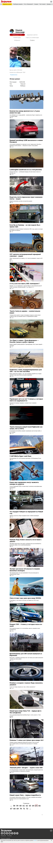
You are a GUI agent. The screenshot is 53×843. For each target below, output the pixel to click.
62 (27, 806)
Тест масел (42, 4)
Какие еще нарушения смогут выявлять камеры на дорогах (24, 483)
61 (24, 806)
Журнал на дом (7, 4)
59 (17, 806)
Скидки (36, 4)
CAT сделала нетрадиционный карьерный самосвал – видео (25, 255)
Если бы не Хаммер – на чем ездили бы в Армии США (25, 226)
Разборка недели (17, 4)
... (11, 805)
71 (24, 808)
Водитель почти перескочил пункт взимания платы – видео (26, 198)
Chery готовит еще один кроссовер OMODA (25, 598)
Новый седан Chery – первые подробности (25, 795)
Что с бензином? (28, 4)
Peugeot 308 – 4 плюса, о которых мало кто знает (26, 625)
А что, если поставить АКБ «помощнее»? (24, 283)
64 (33, 806)
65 (36, 806)
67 (11, 808)
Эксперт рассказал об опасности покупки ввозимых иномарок (25, 570)
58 (14, 806)
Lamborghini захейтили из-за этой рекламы (26, 169)
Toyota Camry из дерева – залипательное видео (25, 312)
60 (20, 806)
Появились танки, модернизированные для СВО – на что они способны (26, 370)
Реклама (9, 835)
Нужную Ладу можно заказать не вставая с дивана (26, 540)
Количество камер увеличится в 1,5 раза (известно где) (25, 112)
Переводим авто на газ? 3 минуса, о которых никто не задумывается (26, 400)
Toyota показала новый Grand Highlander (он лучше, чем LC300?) (26, 428)
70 (21, 808)
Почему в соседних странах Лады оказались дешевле (26, 684)
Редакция (3, 835)
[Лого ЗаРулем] (6, 2)
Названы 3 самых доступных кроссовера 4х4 (26, 740)
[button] (51, 840)
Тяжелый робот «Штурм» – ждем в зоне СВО (26, 768)
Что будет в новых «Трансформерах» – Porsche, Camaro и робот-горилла (24, 341)
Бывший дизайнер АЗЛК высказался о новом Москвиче (26, 141)
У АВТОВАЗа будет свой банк (20, 456)
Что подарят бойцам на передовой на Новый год (26, 512)
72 (27, 808)
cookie (35, 840)
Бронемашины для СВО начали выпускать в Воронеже (26, 654)
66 (40, 806)
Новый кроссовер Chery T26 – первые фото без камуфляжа (25, 712)
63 (30, 806)
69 (18, 808)
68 (14, 808)
